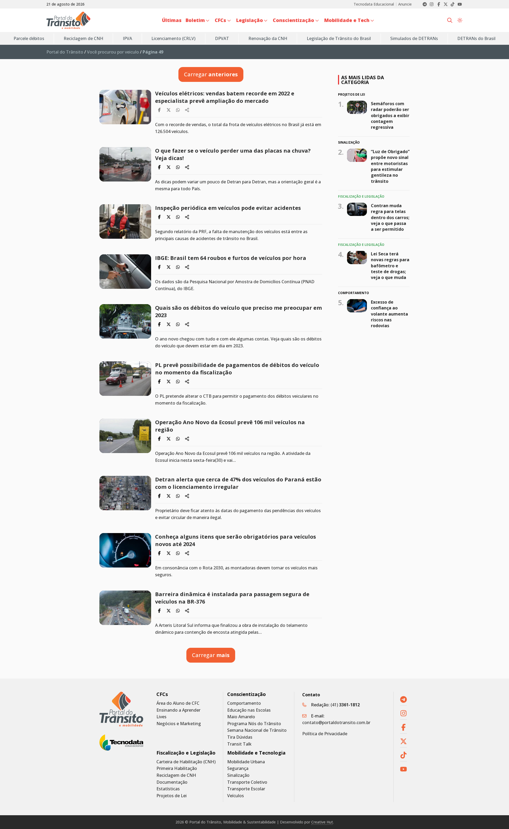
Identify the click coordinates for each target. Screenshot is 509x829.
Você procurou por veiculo (113, 52)
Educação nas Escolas (249, 710)
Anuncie (405, 4)
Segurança (237, 768)
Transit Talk (239, 744)
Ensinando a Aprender (178, 710)
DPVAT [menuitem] (222, 38)
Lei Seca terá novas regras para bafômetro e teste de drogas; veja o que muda (390, 266)
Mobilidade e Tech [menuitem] (347, 20)
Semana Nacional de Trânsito (257, 730)
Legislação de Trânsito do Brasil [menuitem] (339, 38)
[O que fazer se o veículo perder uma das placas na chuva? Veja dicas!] (125, 164)
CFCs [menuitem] (220, 20)
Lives (161, 716)
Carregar (211, 74)
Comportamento (244, 703)
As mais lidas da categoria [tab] (362, 80)
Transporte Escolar (246, 788)
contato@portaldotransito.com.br (336, 722)
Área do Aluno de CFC (177, 703)
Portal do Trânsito (64, 52)
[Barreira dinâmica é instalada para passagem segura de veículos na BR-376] (125, 608)
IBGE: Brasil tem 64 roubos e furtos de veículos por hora (230, 257)
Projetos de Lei (171, 795)
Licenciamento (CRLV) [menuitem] (173, 38)
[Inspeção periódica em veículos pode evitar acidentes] (125, 221)
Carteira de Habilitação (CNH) (186, 761)
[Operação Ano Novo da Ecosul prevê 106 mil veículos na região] (125, 436)
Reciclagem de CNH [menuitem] (83, 38)
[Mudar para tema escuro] (460, 20)
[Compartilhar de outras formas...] (187, 110)
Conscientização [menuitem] (293, 20)
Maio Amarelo (241, 716)
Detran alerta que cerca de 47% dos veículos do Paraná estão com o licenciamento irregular (238, 483)
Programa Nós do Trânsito (254, 723)
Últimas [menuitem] (172, 20)
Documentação (171, 782)
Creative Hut (322, 821)
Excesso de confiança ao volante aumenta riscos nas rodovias (389, 314)
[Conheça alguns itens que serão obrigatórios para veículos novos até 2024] (125, 550)
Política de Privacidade (324, 734)
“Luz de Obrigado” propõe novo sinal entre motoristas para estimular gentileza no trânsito (390, 166)
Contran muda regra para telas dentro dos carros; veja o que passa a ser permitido (390, 217)
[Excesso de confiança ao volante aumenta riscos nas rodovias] (357, 305)
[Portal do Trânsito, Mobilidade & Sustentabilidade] (121, 709)
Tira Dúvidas (239, 737)
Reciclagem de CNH (176, 775)
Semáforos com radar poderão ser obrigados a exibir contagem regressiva (390, 115)
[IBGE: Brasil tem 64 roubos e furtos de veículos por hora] (125, 271)
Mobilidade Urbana (246, 761)
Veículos (235, 795)
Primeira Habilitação (176, 768)
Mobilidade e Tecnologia (256, 752)
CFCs (162, 694)
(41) (345, 705)
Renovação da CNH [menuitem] (267, 38)
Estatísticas (168, 788)
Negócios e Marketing (178, 723)
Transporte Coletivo (247, 782)
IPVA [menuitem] (127, 38)
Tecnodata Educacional (374, 4)
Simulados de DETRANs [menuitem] (414, 38)
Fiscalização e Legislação (186, 752)
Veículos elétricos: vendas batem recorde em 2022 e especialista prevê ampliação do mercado (224, 97)
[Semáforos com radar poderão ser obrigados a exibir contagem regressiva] (357, 107)
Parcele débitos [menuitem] (29, 38)
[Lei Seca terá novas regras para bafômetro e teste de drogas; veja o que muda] (357, 257)
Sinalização (238, 775)
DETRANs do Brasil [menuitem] (476, 38)
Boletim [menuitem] (195, 20)
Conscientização (246, 694)
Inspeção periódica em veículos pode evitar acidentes (228, 207)
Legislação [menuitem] (249, 20)
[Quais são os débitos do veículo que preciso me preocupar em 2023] (125, 321)
